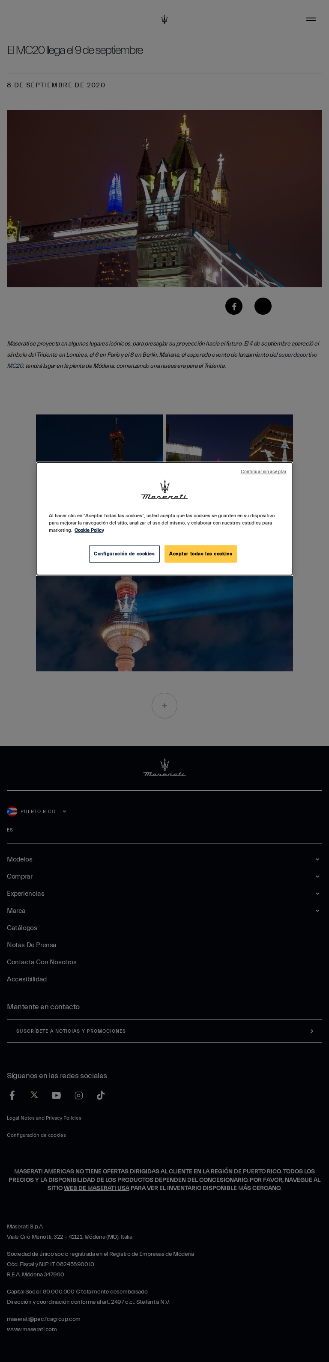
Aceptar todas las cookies (200, 554)
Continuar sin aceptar (264, 472)
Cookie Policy (89, 530)
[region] (164, 519)
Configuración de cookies (124, 554)
